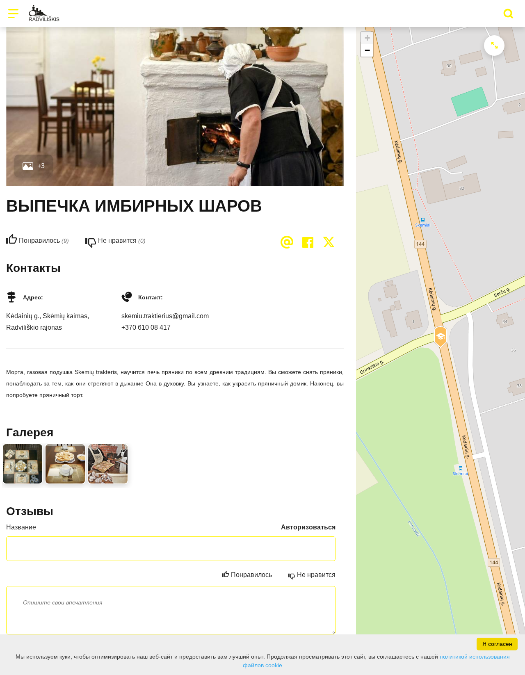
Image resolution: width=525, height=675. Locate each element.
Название (21, 527)
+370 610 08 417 (146, 327)
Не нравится (316, 574)
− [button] (367, 50)
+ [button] (367, 38)
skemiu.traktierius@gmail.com (165, 315)
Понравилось (251, 574)
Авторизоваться (308, 527)
